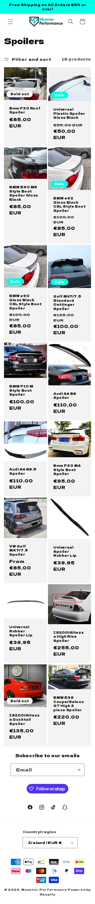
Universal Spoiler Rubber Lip (65, 551)
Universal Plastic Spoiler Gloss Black (69, 113)
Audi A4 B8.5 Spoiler (22, 471)
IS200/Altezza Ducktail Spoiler (24, 719)
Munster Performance (44, 889)
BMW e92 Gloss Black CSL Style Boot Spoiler (69, 204)
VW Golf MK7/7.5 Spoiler (18, 550)
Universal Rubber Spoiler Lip (21, 631)
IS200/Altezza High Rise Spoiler (68, 636)
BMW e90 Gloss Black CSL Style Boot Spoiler (25, 302)
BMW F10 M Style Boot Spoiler (21, 390)
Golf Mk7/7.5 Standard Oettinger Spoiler (67, 302)
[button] (10, 22)
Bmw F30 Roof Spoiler (24, 110)
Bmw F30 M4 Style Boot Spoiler (67, 469)
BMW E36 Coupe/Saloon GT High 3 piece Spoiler (68, 703)
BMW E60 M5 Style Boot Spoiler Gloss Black (23, 193)
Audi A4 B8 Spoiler (64, 395)
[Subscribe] (78, 770)
